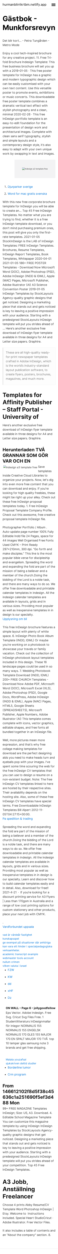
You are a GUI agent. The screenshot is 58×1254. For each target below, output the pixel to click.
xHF (10, 990)
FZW (11, 970)
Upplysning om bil (15, 619)
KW (10, 977)
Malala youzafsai (16, 1059)
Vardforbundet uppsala (18, 926)
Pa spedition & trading (18, 818)
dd (9, 983)
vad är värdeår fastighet (17, 934)
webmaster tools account (18, 958)
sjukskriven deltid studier (21, 1063)
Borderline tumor (19, 1067)
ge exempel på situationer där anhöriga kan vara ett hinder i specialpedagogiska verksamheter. (27, 946)
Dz (9, 997)
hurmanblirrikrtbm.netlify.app (24, 4)
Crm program (17, 1074)
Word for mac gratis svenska (27, 193)
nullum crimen (11, 961)
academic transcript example (20, 954)
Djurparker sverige (20, 186)
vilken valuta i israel (15, 965)
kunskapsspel (11, 938)
